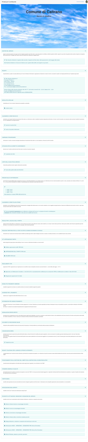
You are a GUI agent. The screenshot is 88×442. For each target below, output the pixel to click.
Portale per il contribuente (9, 2)
